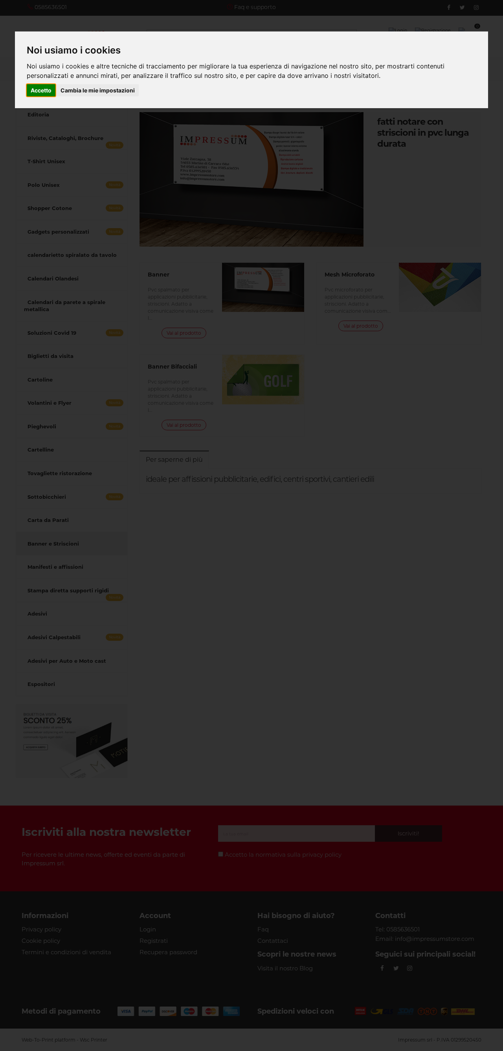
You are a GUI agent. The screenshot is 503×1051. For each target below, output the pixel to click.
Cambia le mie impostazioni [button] (98, 90)
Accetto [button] (41, 90)
